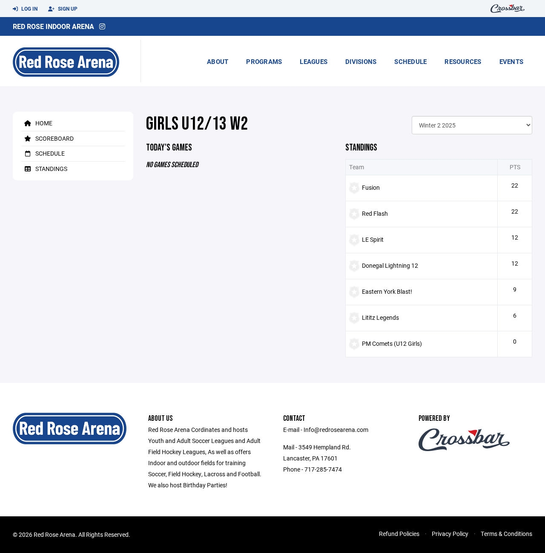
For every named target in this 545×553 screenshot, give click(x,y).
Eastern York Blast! (387, 291)
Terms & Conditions (506, 534)
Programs (264, 61)
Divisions (360, 61)
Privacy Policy (450, 534)
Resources (463, 61)
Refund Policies (399, 534)
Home (43, 123)
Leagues (313, 61)
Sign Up (67, 8)
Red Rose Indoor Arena (53, 26)
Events (511, 61)
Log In (28, 8)
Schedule (410, 61)
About (217, 61)
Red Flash (375, 213)
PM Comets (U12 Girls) (392, 343)
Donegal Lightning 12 (390, 265)
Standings (50, 169)
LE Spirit (373, 239)
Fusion (371, 187)
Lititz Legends (380, 317)
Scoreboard (54, 138)
